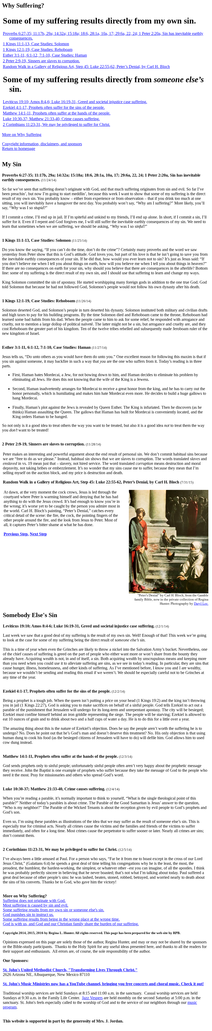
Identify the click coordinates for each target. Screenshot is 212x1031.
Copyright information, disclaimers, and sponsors (42, 144)
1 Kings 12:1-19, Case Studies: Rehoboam (37, 49)
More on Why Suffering (21, 134)
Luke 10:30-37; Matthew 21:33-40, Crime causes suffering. (51, 119)
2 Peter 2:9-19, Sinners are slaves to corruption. (41, 61)
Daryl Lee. (201, 603)
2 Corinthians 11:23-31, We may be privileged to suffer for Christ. (56, 124)
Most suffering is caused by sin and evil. (35, 905)
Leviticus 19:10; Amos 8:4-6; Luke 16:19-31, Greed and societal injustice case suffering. (75, 102)
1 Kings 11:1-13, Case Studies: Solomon (36, 44)
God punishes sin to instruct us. (28, 914)
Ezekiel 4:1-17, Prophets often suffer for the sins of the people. (54, 107)
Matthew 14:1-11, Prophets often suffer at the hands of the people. (56, 113)
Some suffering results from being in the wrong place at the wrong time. (61, 919)
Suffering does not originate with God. (34, 900)
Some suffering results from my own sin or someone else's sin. (53, 910)
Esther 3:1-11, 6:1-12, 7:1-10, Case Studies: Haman (45, 55)
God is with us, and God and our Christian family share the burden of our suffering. (71, 924)
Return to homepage (18, 148)
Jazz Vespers (92, 998)
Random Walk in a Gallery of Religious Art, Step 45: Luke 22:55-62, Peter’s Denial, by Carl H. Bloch (86, 66)
